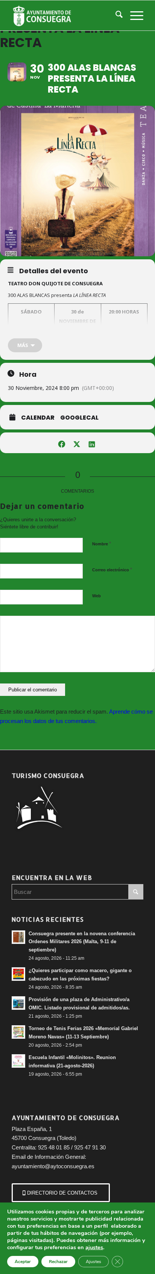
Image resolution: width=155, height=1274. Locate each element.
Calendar (38, 417)
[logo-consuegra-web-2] (64, 15)
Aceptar (23, 1262)
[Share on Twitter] (76, 442)
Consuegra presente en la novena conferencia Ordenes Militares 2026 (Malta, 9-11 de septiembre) (82, 942)
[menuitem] (115, 15)
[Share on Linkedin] (91, 442)
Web (96, 596)
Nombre (101, 543)
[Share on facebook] (61, 442)
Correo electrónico (112, 569)
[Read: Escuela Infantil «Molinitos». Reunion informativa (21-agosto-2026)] (18, 1061)
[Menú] (133, 15)
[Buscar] (115, 15)
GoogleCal (79, 417)
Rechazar (58, 1262)
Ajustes (93, 1262)
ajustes (94, 1247)
